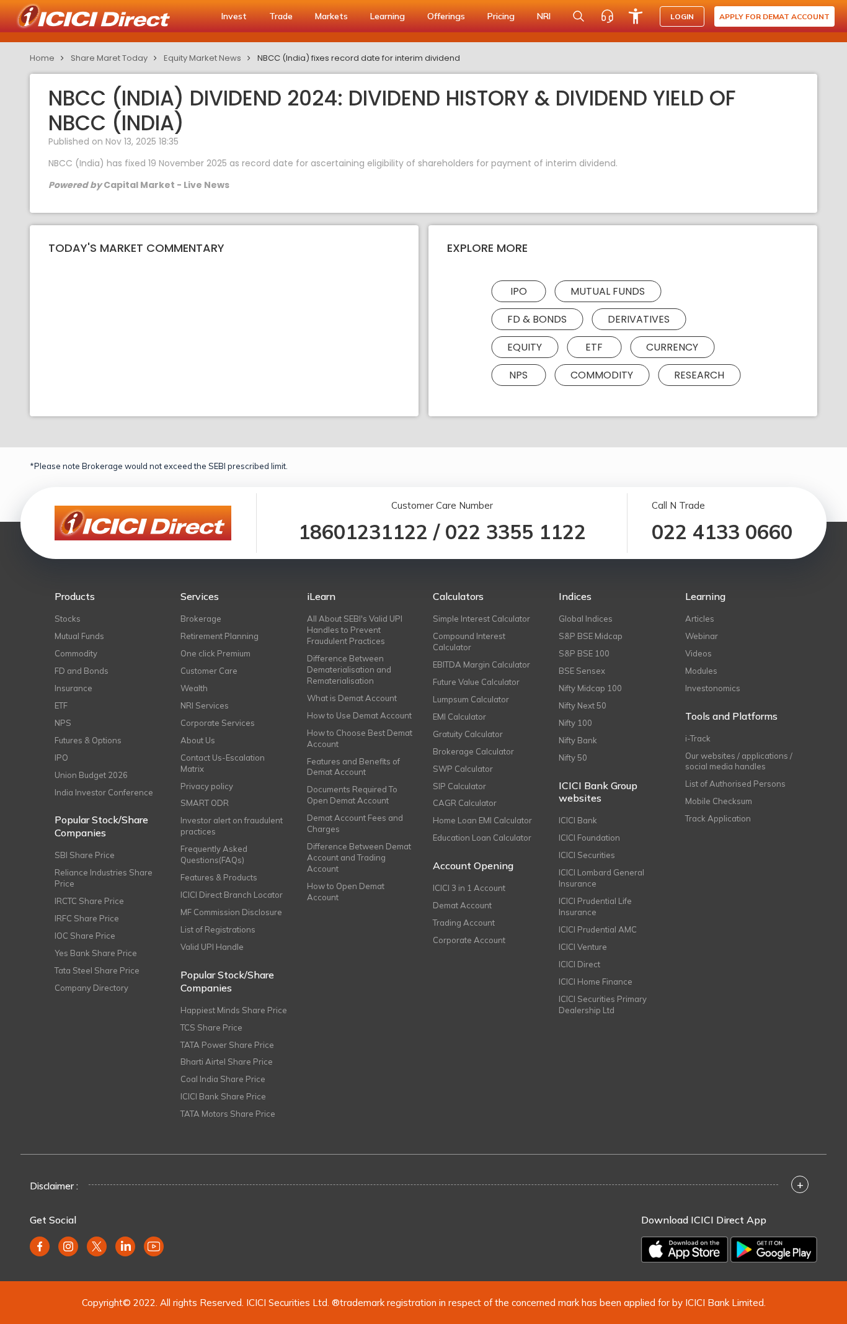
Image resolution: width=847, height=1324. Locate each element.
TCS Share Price (211, 1027)
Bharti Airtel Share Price (226, 1062)
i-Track (698, 738)
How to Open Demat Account (345, 891)
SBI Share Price (85, 855)
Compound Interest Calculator (469, 641)
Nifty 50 (573, 758)
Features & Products (218, 877)
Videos (698, 653)
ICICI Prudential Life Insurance (595, 906)
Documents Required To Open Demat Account (352, 794)
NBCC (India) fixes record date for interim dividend (358, 58)
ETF (594, 347)
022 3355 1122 (515, 531)
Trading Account (464, 923)
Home (42, 58)
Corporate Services (217, 723)
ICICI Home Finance (595, 981)
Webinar (701, 636)
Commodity (601, 375)
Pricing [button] (501, 16)
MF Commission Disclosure (231, 912)
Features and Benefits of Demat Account (353, 766)
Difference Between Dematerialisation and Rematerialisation (349, 669)
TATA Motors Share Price (227, 1114)
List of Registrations (217, 929)
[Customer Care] (607, 16)
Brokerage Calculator (473, 751)
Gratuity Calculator (468, 734)
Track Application (718, 818)
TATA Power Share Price (227, 1045)
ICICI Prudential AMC (598, 929)
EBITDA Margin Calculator (481, 664)
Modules (701, 671)
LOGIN (682, 16)
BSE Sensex (582, 671)
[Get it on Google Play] (773, 1250)
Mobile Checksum (718, 801)
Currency (672, 347)
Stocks (68, 619)
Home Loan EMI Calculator (482, 820)
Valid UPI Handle (212, 947)
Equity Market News (202, 58)
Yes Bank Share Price (96, 953)
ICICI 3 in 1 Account (469, 888)
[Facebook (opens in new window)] (40, 1246)
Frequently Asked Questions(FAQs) (213, 854)
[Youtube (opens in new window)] (154, 1246)
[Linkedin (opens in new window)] (125, 1246)
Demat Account (462, 905)
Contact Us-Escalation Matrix (222, 763)
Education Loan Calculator (482, 838)
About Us (197, 740)
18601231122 (363, 531)
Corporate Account (469, 940)
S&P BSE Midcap (591, 636)
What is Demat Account (352, 698)
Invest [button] (234, 16)
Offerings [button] (446, 16)
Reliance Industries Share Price (104, 877)
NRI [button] (544, 16)
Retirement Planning (219, 636)
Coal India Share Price (222, 1079)
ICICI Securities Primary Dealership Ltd (603, 1004)
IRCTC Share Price (89, 901)
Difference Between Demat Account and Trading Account (359, 857)
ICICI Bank (578, 820)
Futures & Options (88, 740)
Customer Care (208, 671)
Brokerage (200, 619)
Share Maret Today (109, 58)
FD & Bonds (537, 319)
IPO (518, 291)
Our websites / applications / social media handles (738, 761)
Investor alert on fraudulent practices (231, 825)
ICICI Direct (579, 964)
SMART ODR (204, 803)
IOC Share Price (85, 936)
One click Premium (215, 653)
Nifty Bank (578, 740)
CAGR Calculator (465, 803)
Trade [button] (281, 16)
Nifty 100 (575, 723)
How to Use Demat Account (359, 715)
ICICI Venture (583, 947)
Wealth (194, 688)
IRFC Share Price (87, 918)
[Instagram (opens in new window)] (68, 1246)
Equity (524, 347)
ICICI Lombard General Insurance (601, 877)
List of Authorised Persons (735, 784)
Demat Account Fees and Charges (355, 823)
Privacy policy (206, 786)
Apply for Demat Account (774, 16)
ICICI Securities (587, 855)
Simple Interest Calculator (481, 619)
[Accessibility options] (635, 16)
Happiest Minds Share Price (233, 1010)
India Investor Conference (104, 792)
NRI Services (204, 705)
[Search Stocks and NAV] (578, 16)
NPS (518, 375)
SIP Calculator (459, 786)
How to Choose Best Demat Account (359, 738)
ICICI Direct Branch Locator (231, 895)
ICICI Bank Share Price (223, 1096)
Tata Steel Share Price (97, 970)
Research (699, 375)
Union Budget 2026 (91, 775)
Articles (699, 619)
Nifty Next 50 (582, 705)
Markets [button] (331, 16)
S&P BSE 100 (584, 653)
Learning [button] (387, 16)
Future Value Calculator (476, 682)
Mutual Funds (607, 291)
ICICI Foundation (589, 838)
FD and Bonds (82, 671)
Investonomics (712, 688)
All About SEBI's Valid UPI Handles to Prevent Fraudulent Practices (354, 630)
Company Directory (91, 988)
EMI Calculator (459, 717)
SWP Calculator (463, 769)
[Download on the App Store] (684, 1250)
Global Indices (586, 619)
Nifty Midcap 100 (590, 688)
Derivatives (639, 319)
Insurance (73, 688)
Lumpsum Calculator (471, 699)
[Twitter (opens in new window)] (97, 1246)
